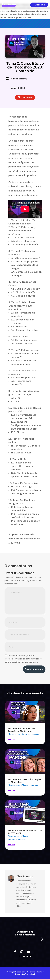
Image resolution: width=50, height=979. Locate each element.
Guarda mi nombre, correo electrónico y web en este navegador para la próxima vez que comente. (23, 658)
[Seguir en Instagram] (22, 952)
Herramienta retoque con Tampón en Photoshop (21, 730)
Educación (22, 839)
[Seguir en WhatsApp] (35, 952)
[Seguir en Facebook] (15, 952)
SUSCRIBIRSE (26, 97)
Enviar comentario (34, 669)
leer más (11, 739)
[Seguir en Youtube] (28, 952)
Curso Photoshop (19, 78)
